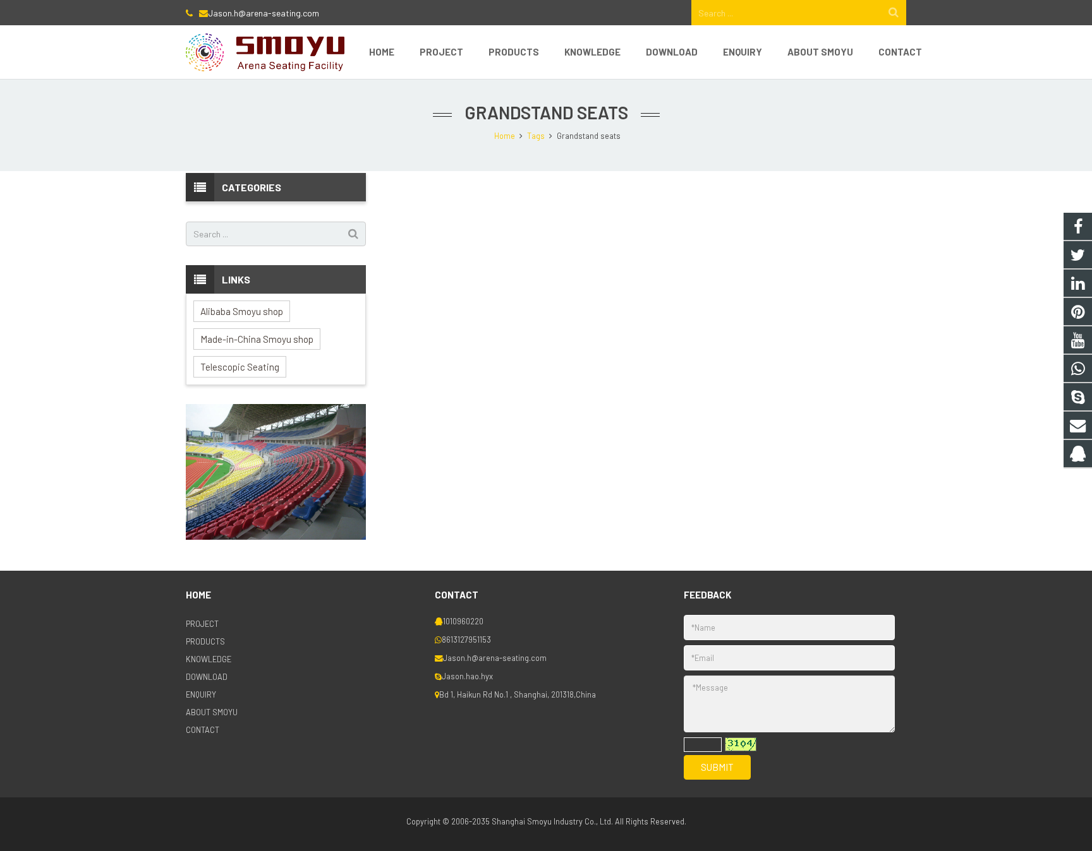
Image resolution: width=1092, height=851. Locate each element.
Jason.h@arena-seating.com (263, 13)
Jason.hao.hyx (467, 676)
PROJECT (202, 624)
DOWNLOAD (207, 677)
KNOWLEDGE (208, 659)
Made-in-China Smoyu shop (256, 339)
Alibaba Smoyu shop (241, 311)
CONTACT (202, 730)
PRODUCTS (205, 641)
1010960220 (463, 621)
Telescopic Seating (239, 366)
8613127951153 (466, 639)
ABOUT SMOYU (212, 712)
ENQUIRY (201, 694)
